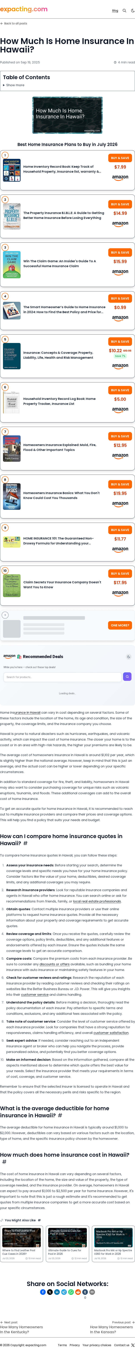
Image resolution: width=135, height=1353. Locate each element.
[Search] (124, 10)
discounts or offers (55, 964)
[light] (133, 10)
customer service (35, 994)
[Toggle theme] (128, 657)
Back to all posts (15, 23)
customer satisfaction (111, 1033)
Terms (62, 1345)
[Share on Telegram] (64, 1292)
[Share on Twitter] (50, 1292)
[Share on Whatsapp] (71, 1292)
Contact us (121, 1345)
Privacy (75, 1345)
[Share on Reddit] (78, 1292)
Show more (15, 85)
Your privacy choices (97, 1345)
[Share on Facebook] (43, 1292)
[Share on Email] (92, 1292)
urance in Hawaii (27, 712)
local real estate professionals (97, 901)
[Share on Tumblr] (85, 1292)
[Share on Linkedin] (57, 1292)
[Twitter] (133, 1345)
